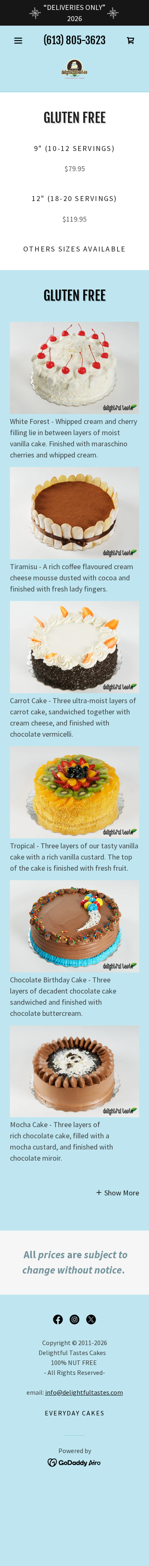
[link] (131, 40)
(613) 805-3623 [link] (74, 40)
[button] (19, 40)
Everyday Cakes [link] (75, 1413)
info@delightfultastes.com (84, 1392)
